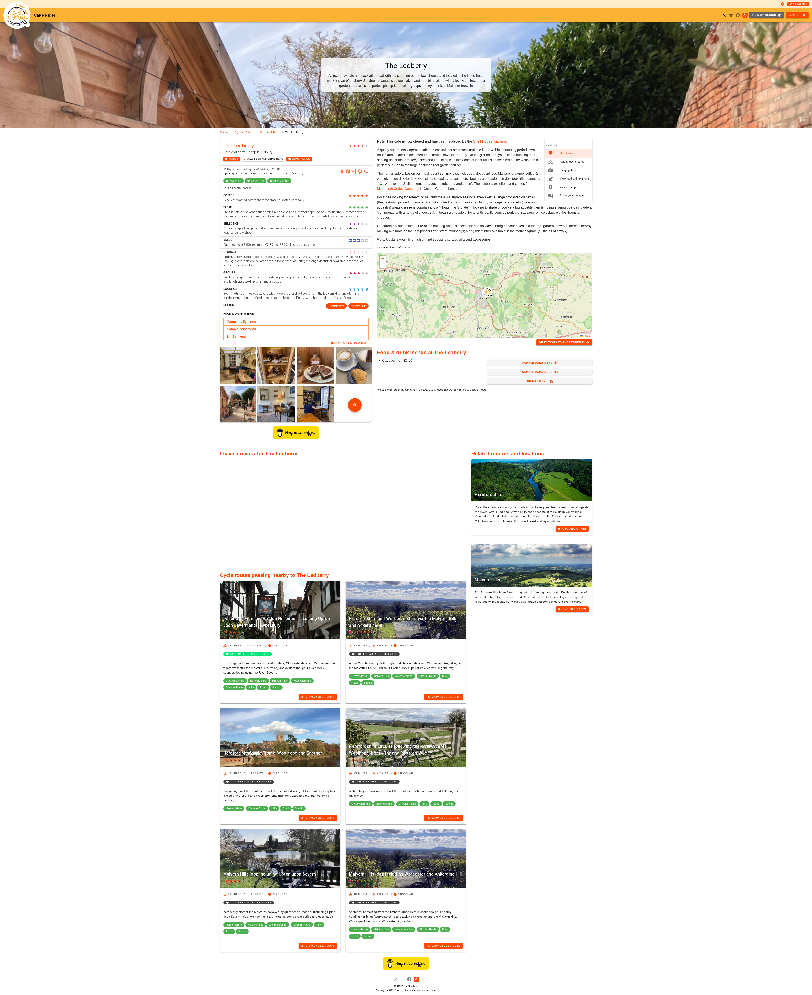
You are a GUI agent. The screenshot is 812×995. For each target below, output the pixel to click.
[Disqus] (343, 512)
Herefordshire (269, 132)
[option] (568, 153)
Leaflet (587, 336)
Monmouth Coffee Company (398, 189)
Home (224, 132)
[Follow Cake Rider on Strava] (745, 15)
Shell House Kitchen (489, 141)
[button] (487, 292)
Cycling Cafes (244, 132)
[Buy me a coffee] (296, 438)
